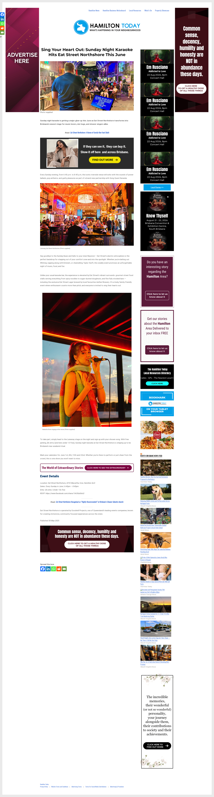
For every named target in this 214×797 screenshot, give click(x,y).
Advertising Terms (77, 786)
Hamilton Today (44, 784)
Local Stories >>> (157, 187)
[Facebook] (42, 568)
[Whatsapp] (53, 568)
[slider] (159, 249)
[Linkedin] (48, 568)
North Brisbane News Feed (151, 456)
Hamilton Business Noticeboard (114, 10)
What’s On (148, 10)
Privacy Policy (44, 786)
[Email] (64, 568)
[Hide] (1, 37)
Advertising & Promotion (117, 786)
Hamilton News (94, 10)
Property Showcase (162, 10)
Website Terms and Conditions (59, 786)
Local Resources (135, 10)
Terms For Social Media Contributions (95, 786)
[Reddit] (58, 568)
